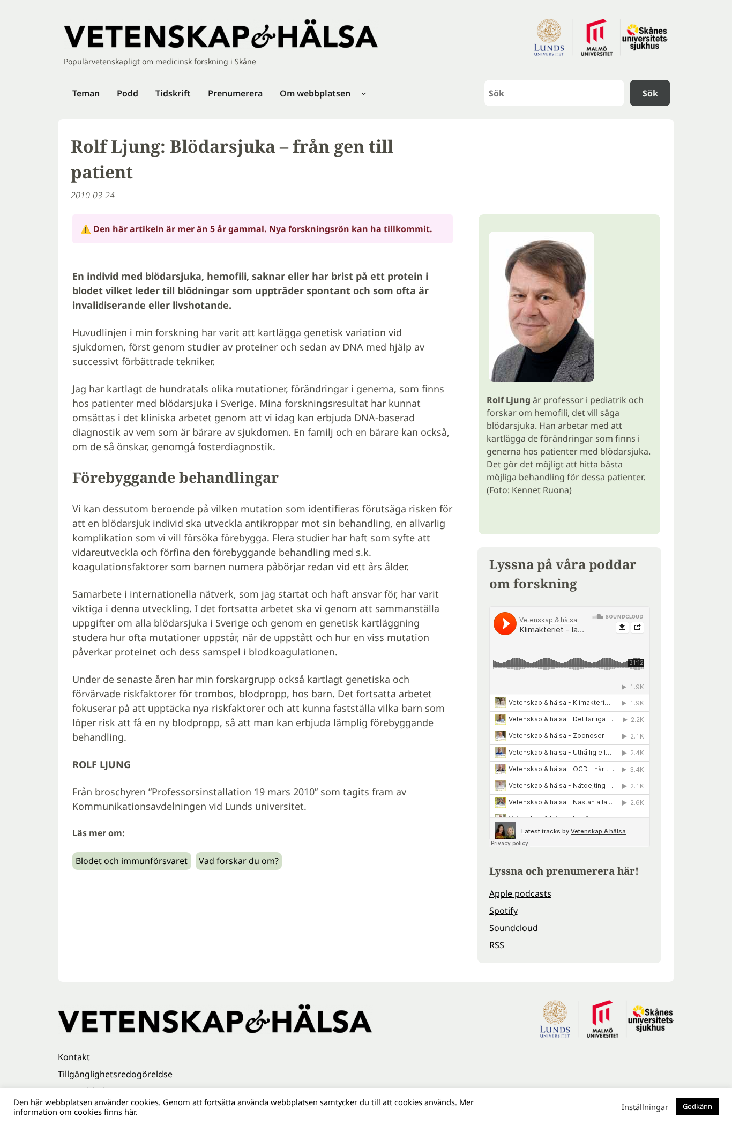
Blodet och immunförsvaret (132, 861)
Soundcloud (513, 928)
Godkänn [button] (697, 1106)
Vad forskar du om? (239, 861)
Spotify (503, 911)
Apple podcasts (520, 893)
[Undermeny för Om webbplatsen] (364, 93)
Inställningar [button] (645, 1107)
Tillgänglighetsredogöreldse (115, 1074)
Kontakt (74, 1057)
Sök (650, 93)
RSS (496, 945)
